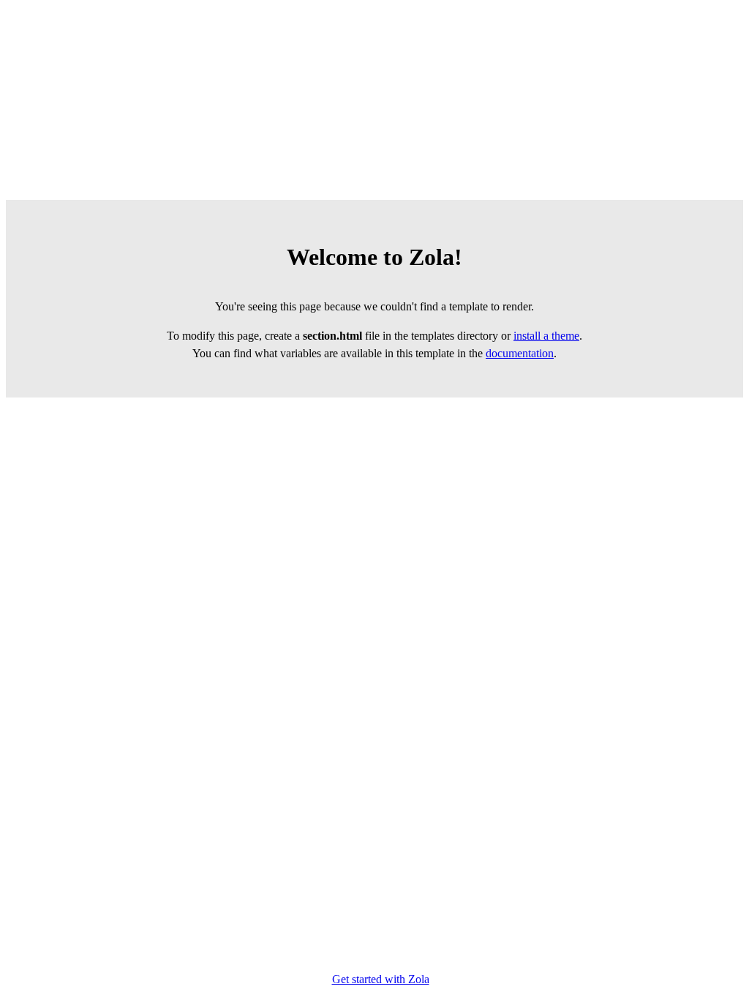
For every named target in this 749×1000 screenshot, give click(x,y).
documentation (520, 353)
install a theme (546, 335)
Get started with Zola (380, 979)
